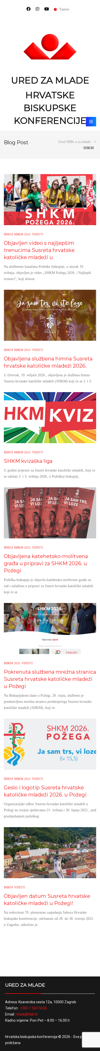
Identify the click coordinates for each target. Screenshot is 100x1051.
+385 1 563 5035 (33, 1008)
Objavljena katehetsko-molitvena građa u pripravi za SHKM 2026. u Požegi (46, 563)
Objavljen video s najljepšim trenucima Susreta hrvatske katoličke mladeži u (39, 250)
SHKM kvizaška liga (28, 461)
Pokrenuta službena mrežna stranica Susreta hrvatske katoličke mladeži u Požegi (50, 679)
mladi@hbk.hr (27, 1014)
